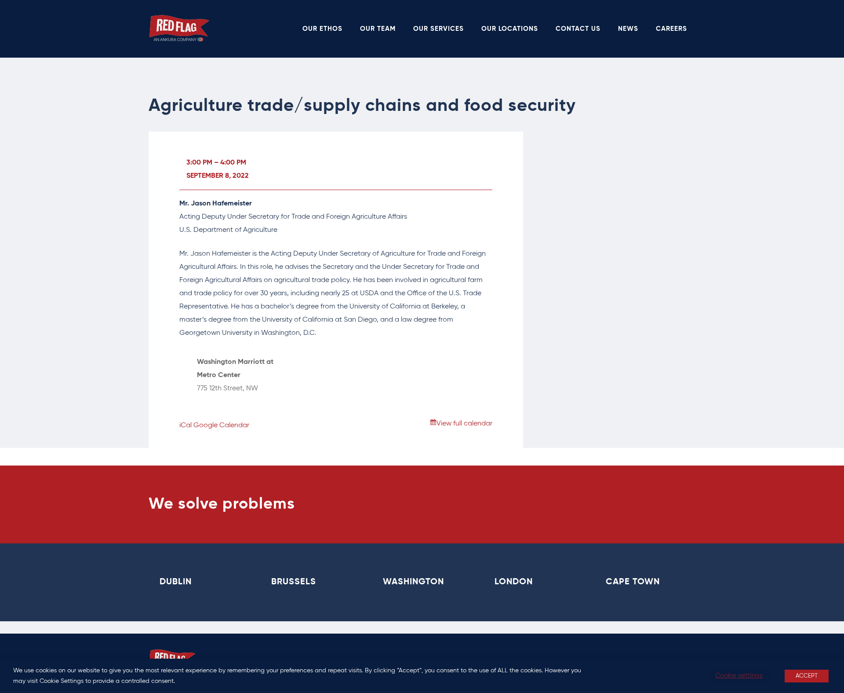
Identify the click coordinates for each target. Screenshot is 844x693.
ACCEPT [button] (807, 676)
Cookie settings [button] (739, 675)
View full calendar (464, 423)
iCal (185, 425)
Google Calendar (221, 425)
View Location (219, 401)
